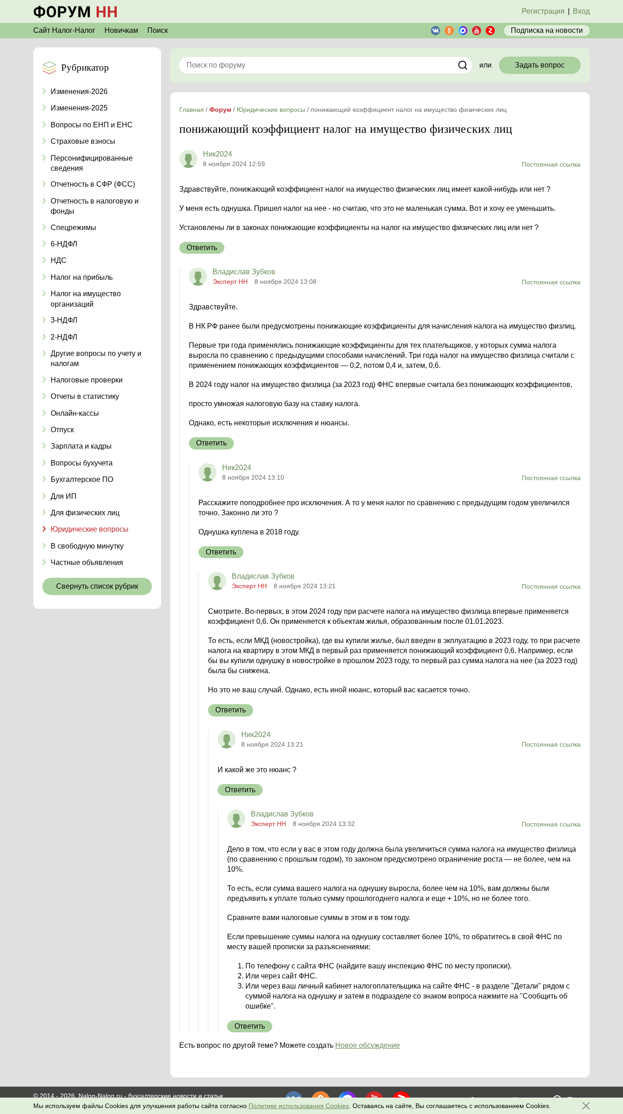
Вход (581, 11)
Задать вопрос (540, 65)
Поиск (157, 30)
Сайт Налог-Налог (64, 30)
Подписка (547, 30)
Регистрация (543, 11)
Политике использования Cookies (299, 1105)
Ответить (202, 247)
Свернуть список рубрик (97, 586)
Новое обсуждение (367, 1045)
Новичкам (121, 30)
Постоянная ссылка (551, 164)
